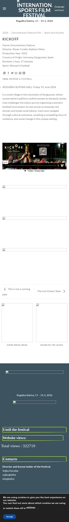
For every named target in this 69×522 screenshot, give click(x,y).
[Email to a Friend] (16, 73)
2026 (5, 32)
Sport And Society (54, 32)
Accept (9, 517)
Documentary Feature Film (26, 32)
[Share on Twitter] (12, 73)
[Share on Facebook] (8, 73)
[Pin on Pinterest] (20, 73)
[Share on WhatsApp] (4, 73)
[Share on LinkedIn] (24, 73)
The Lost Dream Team (49, 291)
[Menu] (4, 8)
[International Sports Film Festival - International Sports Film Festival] (34, 8)
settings (30, 507)
